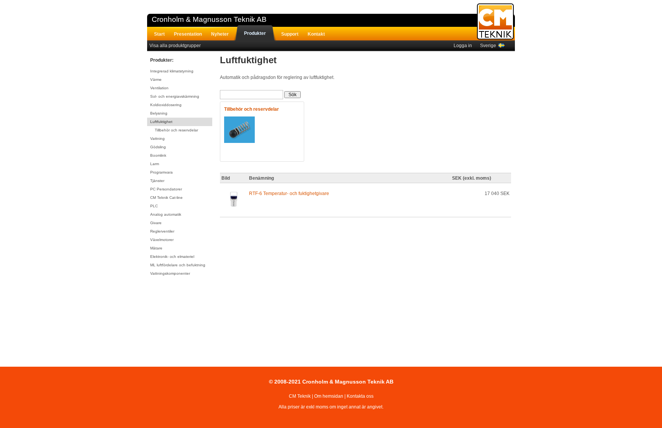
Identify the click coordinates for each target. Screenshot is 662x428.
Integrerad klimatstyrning (171, 71)
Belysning (158, 113)
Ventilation (159, 88)
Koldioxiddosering (166, 105)
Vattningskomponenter (170, 273)
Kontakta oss (360, 396)
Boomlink (158, 155)
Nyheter (220, 34)
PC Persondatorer (166, 189)
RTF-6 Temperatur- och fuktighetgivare (289, 193)
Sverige (489, 45)
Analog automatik (165, 214)
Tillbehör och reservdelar (176, 130)
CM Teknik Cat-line (166, 197)
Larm (154, 164)
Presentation (188, 34)
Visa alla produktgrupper (175, 45)
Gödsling (158, 147)
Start (159, 34)
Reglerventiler (162, 231)
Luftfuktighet (161, 122)
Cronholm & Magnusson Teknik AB (209, 19)
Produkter (255, 33)
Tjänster (157, 181)
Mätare (156, 248)
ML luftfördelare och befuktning (177, 265)
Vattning (157, 138)
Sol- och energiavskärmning (174, 96)
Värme (156, 79)
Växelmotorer (162, 240)
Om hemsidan (328, 396)
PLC (154, 206)
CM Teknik (300, 396)
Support (289, 34)
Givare (156, 223)
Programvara (161, 172)
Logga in (463, 45)
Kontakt (316, 34)
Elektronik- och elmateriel (172, 256)
